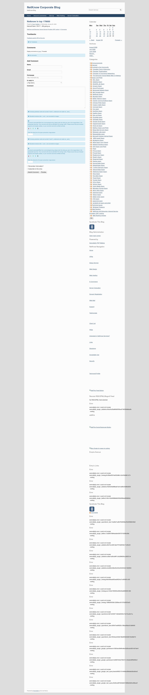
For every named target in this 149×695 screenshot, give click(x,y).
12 (100, 32)
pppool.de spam (98, 201)
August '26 (99, 40)
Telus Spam (96, 174)
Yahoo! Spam (97, 195)
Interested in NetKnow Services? (99, 336)
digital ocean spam (98, 197)
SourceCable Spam (99, 163)
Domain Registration (95, 294)
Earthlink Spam (97, 111)
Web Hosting (61, 16)
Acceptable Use (94, 355)
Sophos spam (97, 161)
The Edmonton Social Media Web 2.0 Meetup (107, 75)
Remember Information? (35, 166)
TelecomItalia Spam (99, 169)
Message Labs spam (99, 132)
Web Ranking (96, 209)
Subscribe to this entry (35, 169)
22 (110, 34)
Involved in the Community (100, 67)
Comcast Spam (97, 107)
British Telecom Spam (99, 98)
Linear (39, 51)
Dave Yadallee (36, 24)
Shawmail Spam (98, 159)
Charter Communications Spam (102, 101)
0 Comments (63, 29)
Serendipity (36, 691)
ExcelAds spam (97, 117)
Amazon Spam (97, 86)
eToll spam (96, 199)
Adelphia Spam (97, 82)
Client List (92, 323)
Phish (94, 149)
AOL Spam (96, 80)
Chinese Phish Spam (99, 103)
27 (104, 36)
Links (91, 342)
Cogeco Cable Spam (99, 105)
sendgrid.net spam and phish (102, 203)
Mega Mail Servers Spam (100, 130)
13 (104, 32)
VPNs (91, 257)
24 (90, 36)
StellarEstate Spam (99, 165)
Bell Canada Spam (98, 92)
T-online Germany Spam (100, 167)
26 (100, 36)
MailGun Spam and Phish (100, 128)
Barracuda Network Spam (101, 90)
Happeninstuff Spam (99, 124)
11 (97, 32)
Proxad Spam (97, 153)
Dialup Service (93, 263)
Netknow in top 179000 (38, 21)
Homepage (30, 75)
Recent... (92, 54)
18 (97, 34)
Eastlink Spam (97, 113)
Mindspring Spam (98, 140)
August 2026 (93, 47)
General (94, 65)
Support (91, 307)
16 (113, 32)
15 (110, 32)
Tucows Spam (97, 180)
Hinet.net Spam (97, 126)
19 (100, 34)
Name (29, 65)
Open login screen (95, 236)
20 (104, 34)
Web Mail (92, 300)
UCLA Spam (96, 182)
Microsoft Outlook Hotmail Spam (103, 136)
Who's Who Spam (98, 190)
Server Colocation (73, 16)
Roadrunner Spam (98, 155)
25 (97, 36)
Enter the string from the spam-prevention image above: (41, 132)
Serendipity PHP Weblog (97, 243)
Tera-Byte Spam (98, 176)
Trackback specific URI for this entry (36, 38)
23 (113, 34)
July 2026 (92, 49)
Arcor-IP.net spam (98, 88)
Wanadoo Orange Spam (100, 188)
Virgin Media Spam (98, 186)
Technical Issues (97, 205)
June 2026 (92, 51)
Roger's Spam (97, 157)
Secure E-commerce (40, 16)
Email (29, 70)
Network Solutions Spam (100, 144)
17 (90, 34)
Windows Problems (99, 207)
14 (107, 32)
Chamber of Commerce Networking (104, 73)
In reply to (30, 80)
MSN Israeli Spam (98, 138)
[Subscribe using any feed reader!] (96, 390)
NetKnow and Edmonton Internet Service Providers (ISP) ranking (43, 29)
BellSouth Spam (98, 94)
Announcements (97, 63)
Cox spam (96, 109)
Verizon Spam (97, 184)
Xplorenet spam (97, 192)
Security (91, 361)
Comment (30, 86)
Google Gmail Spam (99, 121)
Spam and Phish (97, 78)
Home (29, 16)
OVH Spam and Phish (99, 147)
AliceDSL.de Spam (98, 84)
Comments (94, 513)
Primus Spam (97, 151)
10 (90, 32)
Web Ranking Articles (99, 215)
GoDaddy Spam (98, 119)
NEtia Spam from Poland (100, 142)
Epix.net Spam (97, 115)
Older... (91, 56)
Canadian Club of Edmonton (101, 69)
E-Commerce (93, 282)
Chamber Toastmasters (100, 71)
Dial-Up (51, 16)
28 (107, 36)
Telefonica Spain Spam (100, 172)
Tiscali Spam (97, 178)
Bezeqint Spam (97, 96)
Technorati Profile (94, 373)
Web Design (93, 269)
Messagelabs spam (99, 134)
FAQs (91, 330)
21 (107, 34)
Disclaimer (92, 348)
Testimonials (93, 313)
